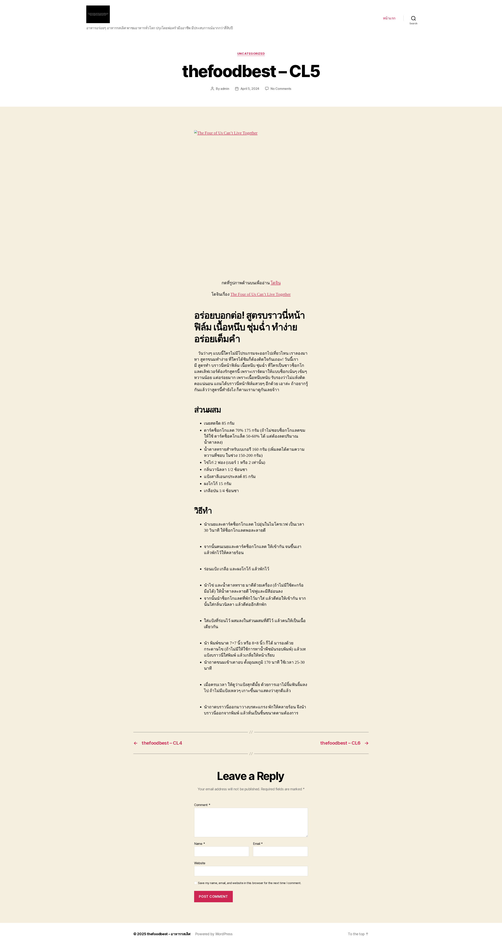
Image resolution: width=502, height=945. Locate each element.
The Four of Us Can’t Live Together (260, 294)
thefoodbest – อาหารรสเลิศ (168, 934)
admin (224, 89)
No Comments (281, 89)
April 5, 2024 (249, 89)
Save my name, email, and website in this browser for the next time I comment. (249, 883)
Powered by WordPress (214, 934)
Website (199, 863)
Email (258, 844)
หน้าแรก (389, 18)
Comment (202, 805)
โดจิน (276, 283)
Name (199, 844)
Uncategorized (251, 53)
